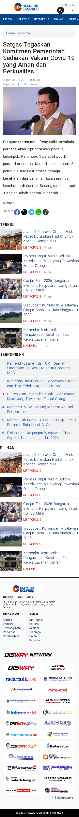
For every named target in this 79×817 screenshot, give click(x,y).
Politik (33, 636)
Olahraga (35, 632)
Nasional (24, 33)
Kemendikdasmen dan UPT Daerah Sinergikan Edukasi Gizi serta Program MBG (36, 368)
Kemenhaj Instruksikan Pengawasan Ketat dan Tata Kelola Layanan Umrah (46, 334)
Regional (35, 640)
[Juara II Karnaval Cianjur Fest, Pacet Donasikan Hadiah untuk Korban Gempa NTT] (11, 239)
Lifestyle (22, 19)
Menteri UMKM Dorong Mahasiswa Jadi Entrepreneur (38, 409)
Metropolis (41, 19)
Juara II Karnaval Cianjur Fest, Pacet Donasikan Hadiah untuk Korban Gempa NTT (48, 236)
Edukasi (59, 19)
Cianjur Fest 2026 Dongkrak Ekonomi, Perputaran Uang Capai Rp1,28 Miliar (50, 285)
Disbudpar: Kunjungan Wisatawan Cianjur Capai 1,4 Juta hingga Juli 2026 (50, 310)
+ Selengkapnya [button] (62, 798)
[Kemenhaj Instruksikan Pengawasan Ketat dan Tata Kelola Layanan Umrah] (11, 338)
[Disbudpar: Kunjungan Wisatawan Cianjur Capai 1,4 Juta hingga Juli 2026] (11, 313)
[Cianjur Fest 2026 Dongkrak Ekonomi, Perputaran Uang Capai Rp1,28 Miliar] (11, 288)
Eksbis (7, 19)
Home (10, 33)
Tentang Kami (12, 628)
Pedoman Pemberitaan (11, 634)
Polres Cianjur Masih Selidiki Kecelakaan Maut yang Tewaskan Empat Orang (51, 260)
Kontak (7, 620)
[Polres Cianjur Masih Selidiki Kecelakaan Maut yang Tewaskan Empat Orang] (11, 264)
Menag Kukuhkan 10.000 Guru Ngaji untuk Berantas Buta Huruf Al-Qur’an (39, 422)
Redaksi (8, 624)
